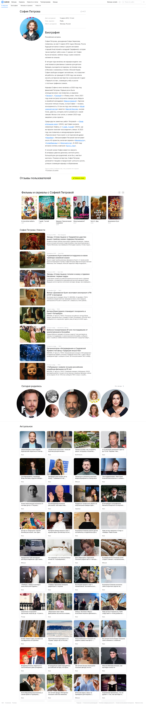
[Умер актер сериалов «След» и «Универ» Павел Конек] (113, 525)
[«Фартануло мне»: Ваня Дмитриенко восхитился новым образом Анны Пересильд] (59, 606)
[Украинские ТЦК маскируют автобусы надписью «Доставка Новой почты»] (32, 552)
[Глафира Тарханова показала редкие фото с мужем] (59, 579)
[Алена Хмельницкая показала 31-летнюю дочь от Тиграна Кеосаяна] (32, 498)
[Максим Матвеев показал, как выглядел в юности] (113, 660)
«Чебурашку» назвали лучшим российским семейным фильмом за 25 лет (65, 368)
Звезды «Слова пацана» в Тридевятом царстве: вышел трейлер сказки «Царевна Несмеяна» (66, 238)
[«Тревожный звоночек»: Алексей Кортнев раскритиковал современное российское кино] (59, 443)
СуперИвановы (51, 143)
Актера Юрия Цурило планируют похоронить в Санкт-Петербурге (66, 312)
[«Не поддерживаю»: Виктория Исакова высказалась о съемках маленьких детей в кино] (113, 470)
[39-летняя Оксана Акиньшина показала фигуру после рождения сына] (86, 660)
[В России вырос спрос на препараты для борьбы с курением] (86, 687)
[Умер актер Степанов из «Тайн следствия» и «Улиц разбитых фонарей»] (113, 606)
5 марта (62, 18)
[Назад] (119, 192)
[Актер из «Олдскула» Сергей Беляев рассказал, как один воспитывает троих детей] (32, 525)
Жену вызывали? (79, 221)
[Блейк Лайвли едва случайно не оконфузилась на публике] (32, 633)
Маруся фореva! (70, 101)
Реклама (14, 702)
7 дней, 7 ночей (68, 127)
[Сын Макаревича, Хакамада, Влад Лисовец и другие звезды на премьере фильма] (32, 470)
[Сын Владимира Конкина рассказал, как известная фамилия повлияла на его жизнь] (59, 498)
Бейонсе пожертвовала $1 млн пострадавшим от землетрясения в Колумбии (67, 331)
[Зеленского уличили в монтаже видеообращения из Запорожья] (86, 470)
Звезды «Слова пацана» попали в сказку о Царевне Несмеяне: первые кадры (68, 275)
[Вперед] (123, 192)
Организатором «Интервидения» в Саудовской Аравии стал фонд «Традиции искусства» (66, 349)
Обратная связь (139, 702)
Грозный (58, 95)
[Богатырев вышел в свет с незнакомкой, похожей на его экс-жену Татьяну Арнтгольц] (86, 579)
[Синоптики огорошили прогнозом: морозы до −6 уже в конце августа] (32, 606)
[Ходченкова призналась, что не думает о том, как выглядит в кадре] (113, 687)
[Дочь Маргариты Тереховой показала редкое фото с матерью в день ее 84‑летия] (86, 552)
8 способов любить (27, 221)
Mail (3, 702)
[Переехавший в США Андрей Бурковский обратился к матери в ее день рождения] (32, 443)
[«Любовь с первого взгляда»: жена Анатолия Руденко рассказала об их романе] (32, 579)
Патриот (49, 95)
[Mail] (2, 2)
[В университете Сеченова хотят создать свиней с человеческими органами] (113, 552)
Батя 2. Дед (70, 146)
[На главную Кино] (6, 2)
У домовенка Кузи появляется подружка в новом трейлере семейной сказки (67, 257)
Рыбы (62, 21)
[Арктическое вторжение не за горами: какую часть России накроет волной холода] (59, 633)
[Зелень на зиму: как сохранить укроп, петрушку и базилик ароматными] (86, 443)
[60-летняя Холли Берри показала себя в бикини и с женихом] (113, 633)
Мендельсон (79, 140)
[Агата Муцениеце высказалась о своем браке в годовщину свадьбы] (32, 687)
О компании (8, 702)
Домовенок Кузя (113, 221)
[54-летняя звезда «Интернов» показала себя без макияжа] (59, 687)
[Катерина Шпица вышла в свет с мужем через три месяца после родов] (59, 525)
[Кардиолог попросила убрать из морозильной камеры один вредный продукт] (86, 498)
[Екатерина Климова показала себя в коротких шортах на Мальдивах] (113, 579)
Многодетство (66, 143)
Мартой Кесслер (72, 109)
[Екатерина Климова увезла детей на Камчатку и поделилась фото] (86, 525)
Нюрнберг (49, 138)
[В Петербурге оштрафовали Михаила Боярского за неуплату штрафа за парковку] (113, 498)
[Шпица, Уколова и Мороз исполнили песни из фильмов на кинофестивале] (86, 606)
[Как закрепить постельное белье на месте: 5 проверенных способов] (59, 552)
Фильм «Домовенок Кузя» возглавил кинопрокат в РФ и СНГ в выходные (69, 294)
